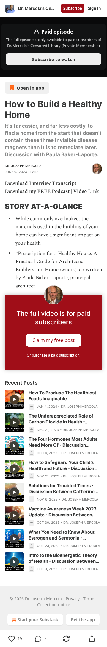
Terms (89, 598)
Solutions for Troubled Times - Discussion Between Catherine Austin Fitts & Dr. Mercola (62, 489)
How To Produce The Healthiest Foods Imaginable (62, 395)
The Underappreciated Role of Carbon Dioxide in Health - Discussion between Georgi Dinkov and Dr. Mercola (61, 419)
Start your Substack (38, 619)
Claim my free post (53, 340)
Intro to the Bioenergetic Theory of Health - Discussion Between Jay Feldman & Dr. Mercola (63, 558)
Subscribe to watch (53, 59)
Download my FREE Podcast (37, 191)
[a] (14, 399)
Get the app (83, 619)
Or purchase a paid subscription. (53, 355)
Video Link (86, 191)
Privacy (73, 598)
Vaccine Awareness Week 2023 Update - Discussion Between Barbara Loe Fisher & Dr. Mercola (63, 512)
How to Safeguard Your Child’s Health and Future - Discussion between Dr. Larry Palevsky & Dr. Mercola (63, 465)
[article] (53, 400)
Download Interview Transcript (40, 183)
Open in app (30, 88)
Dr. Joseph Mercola (23, 166)
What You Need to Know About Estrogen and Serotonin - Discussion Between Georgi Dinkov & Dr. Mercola (62, 535)
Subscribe (72, 8)
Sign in (94, 8)
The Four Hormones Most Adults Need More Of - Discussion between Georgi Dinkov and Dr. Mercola (63, 442)
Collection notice (53, 604)
